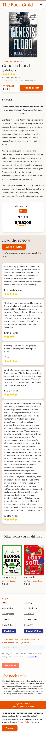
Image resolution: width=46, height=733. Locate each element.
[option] (13, 565)
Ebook (23, 211)
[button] (41, 561)
